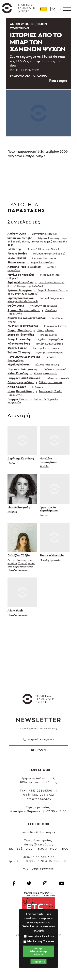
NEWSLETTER (38, 720)
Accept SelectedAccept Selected (38, 951)
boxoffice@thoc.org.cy (38, 832)
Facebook (14, 883)
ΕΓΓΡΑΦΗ (38, 749)
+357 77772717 (42, 869)
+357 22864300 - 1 (42, 790)
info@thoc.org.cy (38, 798)
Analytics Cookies (40, 936)
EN (61, 8)
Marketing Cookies (40, 941)
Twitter (29, 883)
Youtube (61, 883)
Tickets (43, 9)
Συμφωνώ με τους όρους (41, 739)
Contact (53, 9)
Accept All (39, 961)
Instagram (45, 883)
